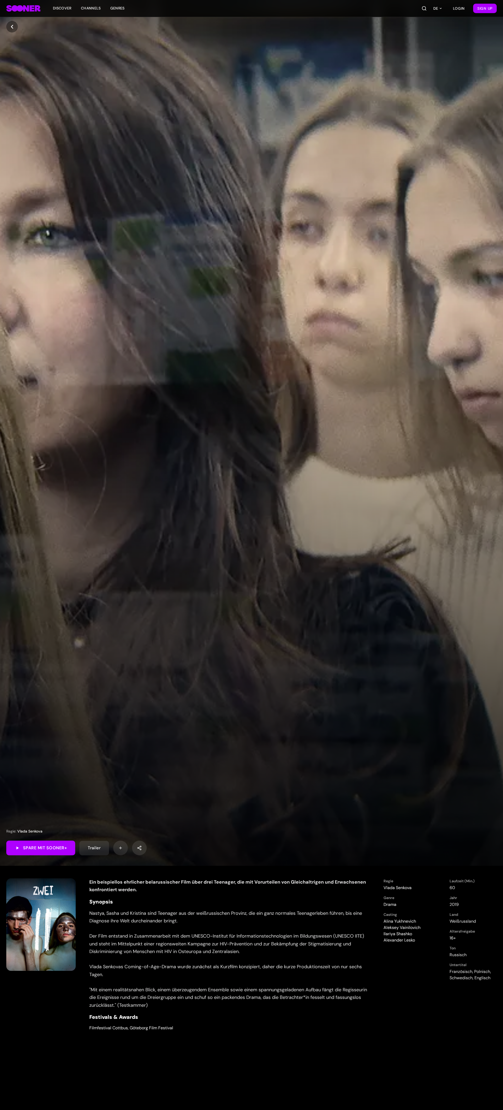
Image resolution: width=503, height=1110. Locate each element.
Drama (390, 904)
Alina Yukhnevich (400, 921)
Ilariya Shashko (398, 934)
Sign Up (485, 8)
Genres (117, 8)
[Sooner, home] (23, 8)
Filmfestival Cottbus (108, 1028)
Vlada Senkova (29, 831)
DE (435, 8)
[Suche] (424, 8)
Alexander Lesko (399, 940)
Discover (62, 8)
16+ (453, 938)
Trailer (94, 848)
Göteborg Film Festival (151, 1028)
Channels (91, 8)
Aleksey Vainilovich (402, 927)
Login (459, 8)
